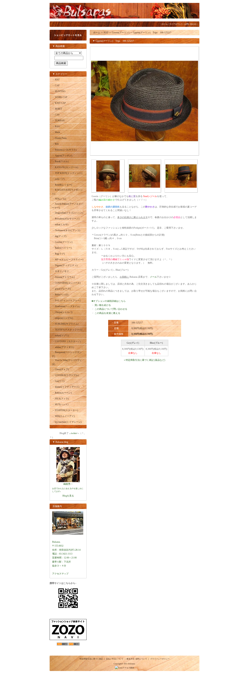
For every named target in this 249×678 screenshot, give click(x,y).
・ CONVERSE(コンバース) (66, 283)
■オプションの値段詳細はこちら (109, 301)
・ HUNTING (59, 91)
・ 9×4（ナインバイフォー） (67, 300)
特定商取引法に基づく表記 (91, 659)
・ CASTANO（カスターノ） (67, 341)
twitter (74, 433)
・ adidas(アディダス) (63, 347)
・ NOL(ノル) (59, 198)
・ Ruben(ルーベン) (62, 392)
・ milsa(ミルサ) (60, 224)
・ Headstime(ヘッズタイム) (66, 306)
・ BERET (57, 108)
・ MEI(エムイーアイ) (63, 416)
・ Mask (56, 132)
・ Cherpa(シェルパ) (62, 312)
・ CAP (56, 85)
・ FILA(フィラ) (60, 398)
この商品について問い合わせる (111, 309)
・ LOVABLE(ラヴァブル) (65, 375)
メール (153, 277)
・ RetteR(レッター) (62, 184)
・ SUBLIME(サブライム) (65, 323)
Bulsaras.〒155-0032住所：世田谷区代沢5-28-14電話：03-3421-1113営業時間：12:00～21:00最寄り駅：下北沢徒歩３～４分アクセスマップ (66, 558)
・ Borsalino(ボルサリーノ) (65, 218)
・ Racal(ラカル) (60, 161)
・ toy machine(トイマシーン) (67, 422)
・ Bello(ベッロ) (60, 294)
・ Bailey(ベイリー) (62, 248)
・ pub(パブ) (58, 179)
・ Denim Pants (59, 138)
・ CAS (56, 114)
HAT (106, 32)
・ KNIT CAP (59, 103)
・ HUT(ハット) (60, 404)
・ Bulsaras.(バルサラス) (64, 149)
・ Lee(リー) (58, 381)
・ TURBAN (58, 120)
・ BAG (56, 126)
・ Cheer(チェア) (60, 369)
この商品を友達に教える (107, 313)
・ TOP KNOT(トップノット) (67, 173)
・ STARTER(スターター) (65, 410)
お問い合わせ (190, 24)
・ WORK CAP (59, 97)
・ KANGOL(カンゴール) (65, 167)
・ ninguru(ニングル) (62, 318)
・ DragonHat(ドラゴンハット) (67, 212)
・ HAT (56, 79)
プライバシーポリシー (160, 659)
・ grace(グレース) (61, 288)
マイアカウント (176, 24)
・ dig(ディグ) (59, 236)
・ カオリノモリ (60, 271)
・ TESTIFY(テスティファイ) (67, 329)
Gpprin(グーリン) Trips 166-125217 (152, 32)
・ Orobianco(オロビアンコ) (66, 230)
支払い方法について (115, 659)
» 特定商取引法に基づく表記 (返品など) (144, 360)
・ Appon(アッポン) (62, 155)
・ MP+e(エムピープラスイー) (67, 259)
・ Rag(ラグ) (58, 253)
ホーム (165, 24)
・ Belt (55, 144)
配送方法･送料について (137, 659)
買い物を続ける (103, 305)
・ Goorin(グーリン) (62, 242)
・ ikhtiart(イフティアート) (65, 387)
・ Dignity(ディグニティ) (64, 265)
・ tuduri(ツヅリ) (60, 335)
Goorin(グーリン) (120, 32)
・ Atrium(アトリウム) (63, 277)
